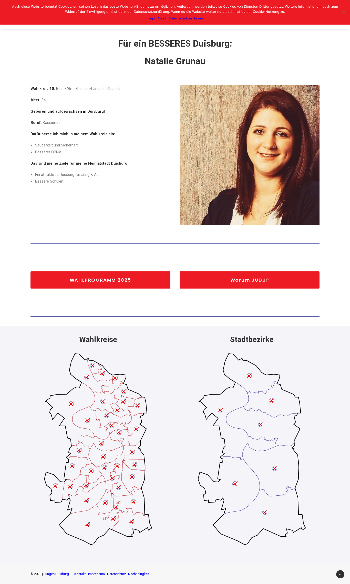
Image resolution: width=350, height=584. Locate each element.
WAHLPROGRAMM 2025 (100, 280)
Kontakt (80, 574)
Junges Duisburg (56, 574)
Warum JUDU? (249, 280)
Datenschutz (116, 574)
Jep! (151, 18)
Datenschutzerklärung (186, 18)
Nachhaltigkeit (138, 574)
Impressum (96, 574)
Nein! (162, 18)
